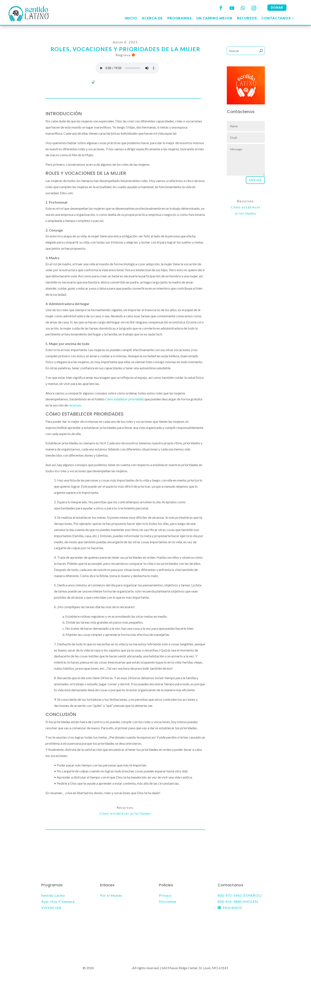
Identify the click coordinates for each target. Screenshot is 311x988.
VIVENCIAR (51, 908)
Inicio (131, 18)
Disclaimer (168, 901)
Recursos (247, 18)
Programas (179, 18)
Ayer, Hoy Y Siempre (58, 901)
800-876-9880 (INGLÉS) (238, 901)
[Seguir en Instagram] (254, 8)
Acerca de (152, 18)
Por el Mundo (111, 895)
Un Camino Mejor (214, 18)
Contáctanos (276, 18)
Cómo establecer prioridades (125, 813)
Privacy (165, 895)
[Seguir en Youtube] (232, 8)
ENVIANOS (232, 908)
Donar (277, 7)
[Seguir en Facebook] (221, 8)
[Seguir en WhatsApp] (243, 8)
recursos (75, 405)
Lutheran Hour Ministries (113, 968)
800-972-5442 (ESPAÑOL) (240, 895)
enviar (255, 180)
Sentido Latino (53, 895)
